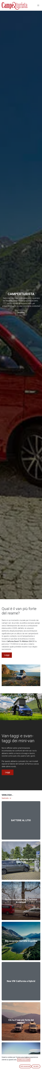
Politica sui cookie (24, 1060)
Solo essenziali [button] (25, 1066)
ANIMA (21, 312)
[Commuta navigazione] (38, 5)
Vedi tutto (5, 798)
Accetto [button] (36, 1066)
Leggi (6, 655)
